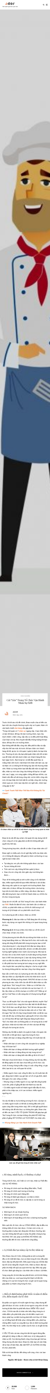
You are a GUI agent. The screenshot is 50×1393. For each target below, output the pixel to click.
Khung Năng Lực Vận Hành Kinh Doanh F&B (23, 1123)
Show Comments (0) (24, 1372)
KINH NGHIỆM (25, 696)
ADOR (15, 712)
